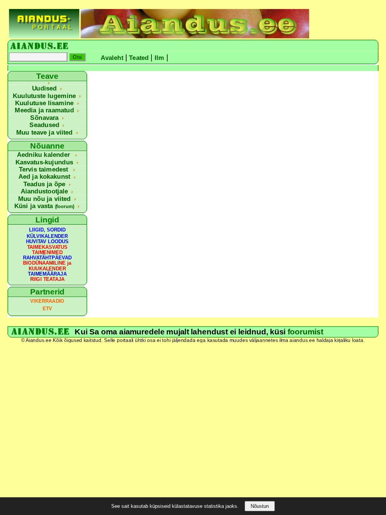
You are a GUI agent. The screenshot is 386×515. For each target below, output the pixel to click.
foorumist (305, 332)
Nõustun (260, 506)
